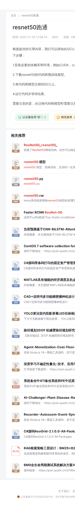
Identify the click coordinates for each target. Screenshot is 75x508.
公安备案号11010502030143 (37, 496)
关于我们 (63, 491)
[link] (13, 15)
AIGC (55, 37)
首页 (13, 15)
